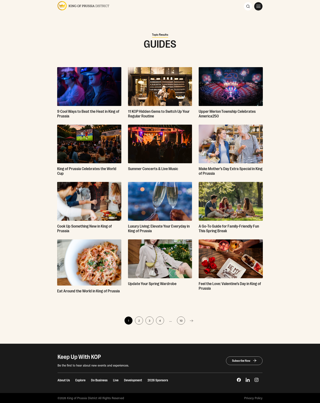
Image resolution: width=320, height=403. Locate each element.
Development (133, 380)
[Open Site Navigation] (258, 6)
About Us (64, 380)
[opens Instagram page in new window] (256, 381)
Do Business (99, 380)
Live (115, 380)
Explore (80, 380)
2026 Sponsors (158, 380)
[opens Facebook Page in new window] (239, 381)
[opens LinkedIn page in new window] (248, 381)
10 (181, 321)
